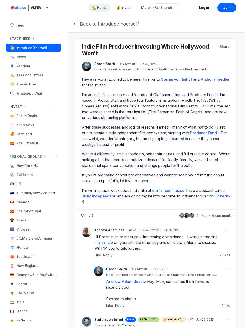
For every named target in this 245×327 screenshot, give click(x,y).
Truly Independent (98, 196)
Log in (204, 8)
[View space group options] (55, 38)
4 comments (222, 216)
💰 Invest (124, 8)
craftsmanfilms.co (168, 190)
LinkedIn (222, 196)
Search (166, 8)
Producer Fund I (204, 132)
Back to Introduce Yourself (109, 24)
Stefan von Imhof (108, 319)
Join (227, 8)
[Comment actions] (227, 229)
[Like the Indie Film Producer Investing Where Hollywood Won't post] (83, 215)
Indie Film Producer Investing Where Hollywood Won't (145, 50)
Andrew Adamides (109, 230)
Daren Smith (104, 64)
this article (103, 242)
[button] (33, 48)
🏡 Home (99, 8)
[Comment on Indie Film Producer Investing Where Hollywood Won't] (91, 215)
